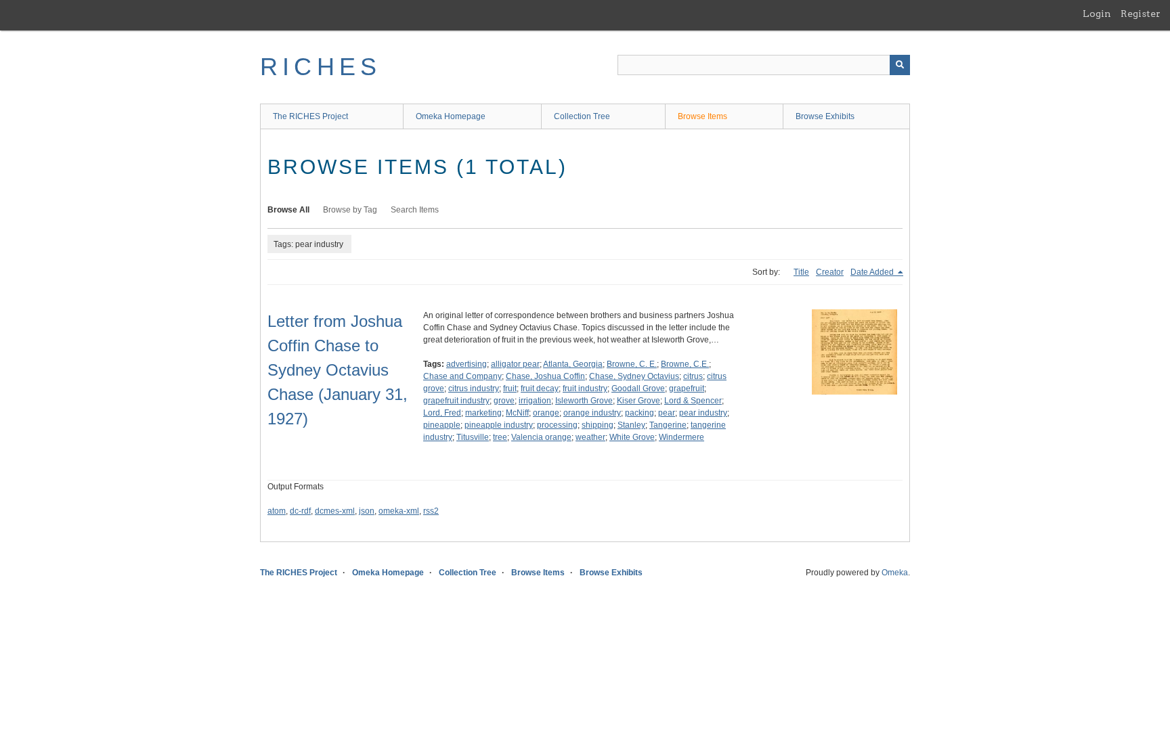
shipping (597, 425)
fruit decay (540, 388)
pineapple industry (498, 425)
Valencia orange (541, 437)
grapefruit (686, 388)
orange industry (592, 413)
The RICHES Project (310, 116)
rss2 (431, 511)
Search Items (415, 210)
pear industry (703, 413)
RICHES (320, 67)
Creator (830, 272)
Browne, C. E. (632, 364)
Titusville (472, 437)
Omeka (895, 572)
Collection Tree (582, 116)
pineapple (441, 425)
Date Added (873, 272)
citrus (693, 376)
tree (500, 437)
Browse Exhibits (825, 116)
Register (1141, 13)
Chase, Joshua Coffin (545, 376)
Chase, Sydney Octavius (634, 376)
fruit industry (585, 388)
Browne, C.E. (685, 364)
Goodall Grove (638, 388)
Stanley (631, 425)
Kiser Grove (638, 400)
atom (276, 511)
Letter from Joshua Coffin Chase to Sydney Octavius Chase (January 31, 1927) (337, 370)
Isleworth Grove (584, 400)
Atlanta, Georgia (573, 364)
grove (504, 400)
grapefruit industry (456, 400)
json (366, 511)
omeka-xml (398, 511)
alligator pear (515, 364)
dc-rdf (300, 511)
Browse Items (702, 116)
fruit (510, 388)
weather (590, 437)
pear (666, 413)
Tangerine (668, 425)
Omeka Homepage (450, 116)
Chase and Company (462, 376)
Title (801, 272)
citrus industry (473, 388)
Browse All (288, 210)
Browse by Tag (350, 210)
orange (546, 413)
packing (639, 413)
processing (557, 425)
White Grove (632, 437)
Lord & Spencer (693, 400)
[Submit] (900, 65)
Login (1097, 13)
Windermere (681, 437)
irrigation (535, 400)
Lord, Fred (442, 413)
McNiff (517, 413)
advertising (466, 364)
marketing (483, 413)
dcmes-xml (335, 511)
